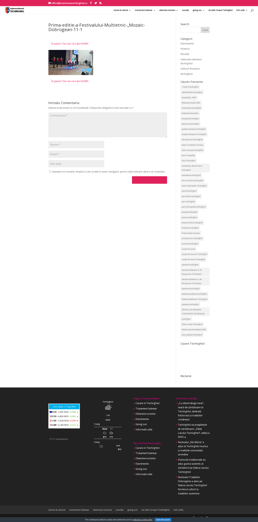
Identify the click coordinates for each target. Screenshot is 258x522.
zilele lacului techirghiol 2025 (194, 329)
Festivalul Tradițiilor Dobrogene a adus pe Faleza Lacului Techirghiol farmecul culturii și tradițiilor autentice (192, 485)
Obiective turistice (146, 413)
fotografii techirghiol (190, 118)
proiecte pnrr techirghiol (192, 238)
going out (197, 10)
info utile (240, 10)
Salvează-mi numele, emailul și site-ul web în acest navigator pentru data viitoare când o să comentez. (108, 171)
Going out (141, 424)
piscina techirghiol (189, 217)
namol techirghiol (189, 191)
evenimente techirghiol (191, 108)
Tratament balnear (146, 408)
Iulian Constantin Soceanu (192, 145)
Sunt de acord (163, 519)
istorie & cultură (121, 10)
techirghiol (187, 73)
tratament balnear (143, 10)
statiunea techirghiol (190, 304)
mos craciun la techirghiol (192, 180)
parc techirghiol (188, 201)
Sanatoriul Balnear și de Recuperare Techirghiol (192, 281)
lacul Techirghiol (188, 160)
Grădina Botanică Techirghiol (194, 134)
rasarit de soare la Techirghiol (194, 254)
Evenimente (187, 43)
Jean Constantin (188, 155)
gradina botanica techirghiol (194, 129)
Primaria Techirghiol (190, 228)
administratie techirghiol (192, 92)
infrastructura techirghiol (192, 139)
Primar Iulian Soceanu (191, 233)
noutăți (185, 10)
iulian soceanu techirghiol (192, 150)
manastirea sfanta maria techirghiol (192, 168)
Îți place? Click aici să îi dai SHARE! (69, 43)
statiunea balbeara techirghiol (194, 294)
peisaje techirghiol (189, 212)
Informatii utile (144, 429)
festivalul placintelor (190, 113)
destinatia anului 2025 (191, 103)
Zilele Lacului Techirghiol (192, 324)
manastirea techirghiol (191, 175)
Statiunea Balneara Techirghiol (194, 299)
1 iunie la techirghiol (190, 87)
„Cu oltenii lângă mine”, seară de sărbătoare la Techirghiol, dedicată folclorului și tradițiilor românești (191, 411)
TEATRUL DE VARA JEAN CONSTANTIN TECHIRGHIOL (193, 311)
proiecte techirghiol (190, 243)
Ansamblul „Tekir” (189, 97)
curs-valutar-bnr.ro (62, 439)
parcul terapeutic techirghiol (194, 207)
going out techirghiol (190, 124)
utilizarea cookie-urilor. (143, 519)
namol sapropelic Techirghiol (194, 185)
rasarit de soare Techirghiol (193, 259)
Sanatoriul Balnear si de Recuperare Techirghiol (192, 272)
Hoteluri (185, 48)
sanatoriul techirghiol (191, 288)
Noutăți (185, 54)
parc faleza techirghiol (191, 196)
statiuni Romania (190, 68)
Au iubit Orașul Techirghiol (220, 10)
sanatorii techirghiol (190, 264)
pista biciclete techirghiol (192, 222)
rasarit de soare (188, 249)
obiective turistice (167, 10)
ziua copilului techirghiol (192, 335)
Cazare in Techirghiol (147, 403)
